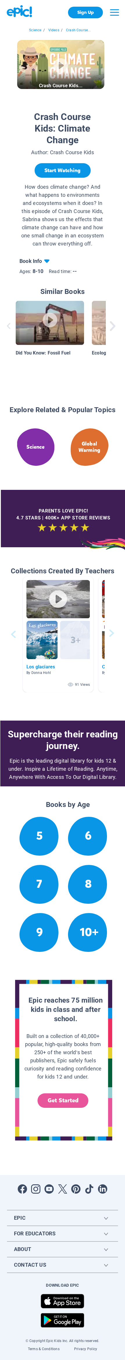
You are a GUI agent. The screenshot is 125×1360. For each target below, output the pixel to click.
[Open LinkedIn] (102, 1189)
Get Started (63, 1100)
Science (35, 30)
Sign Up (85, 12)
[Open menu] (115, 12)
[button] (58, 634)
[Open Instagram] (35, 1189)
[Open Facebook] (22, 1189)
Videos (53, 30)
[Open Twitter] (62, 1189)
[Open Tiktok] (89, 1189)
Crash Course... (78, 30)
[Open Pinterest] (76, 1189)
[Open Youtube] (49, 1189)
